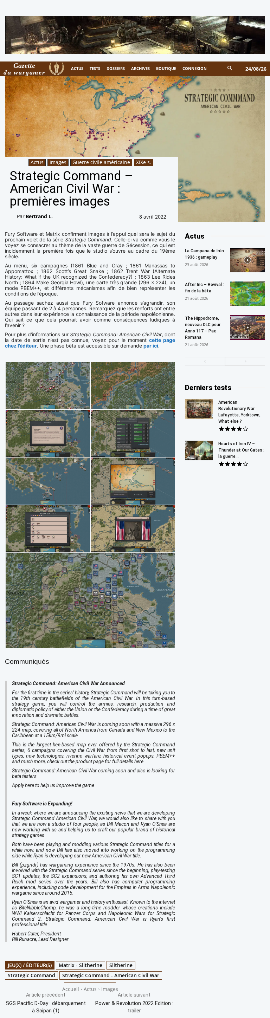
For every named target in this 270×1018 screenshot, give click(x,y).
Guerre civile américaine (101, 162)
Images (58, 162)
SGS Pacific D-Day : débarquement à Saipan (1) (46, 1007)
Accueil (70, 989)
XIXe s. (143, 162)
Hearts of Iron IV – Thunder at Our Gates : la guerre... (241, 450)
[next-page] (245, 361)
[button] (230, 68)
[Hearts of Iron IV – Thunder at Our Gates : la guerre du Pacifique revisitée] (199, 450)
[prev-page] (205, 361)
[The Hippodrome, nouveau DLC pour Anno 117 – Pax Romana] (247, 327)
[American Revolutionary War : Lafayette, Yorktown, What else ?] (199, 409)
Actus (37, 162)
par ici (150, 346)
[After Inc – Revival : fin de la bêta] (247, 293)
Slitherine (121, 965)
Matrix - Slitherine (80, 965)
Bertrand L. (39, 216)
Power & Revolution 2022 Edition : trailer (134, 1007)
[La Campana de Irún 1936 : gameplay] (247, 260)
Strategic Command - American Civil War (110, 975)
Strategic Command (31, 975)
